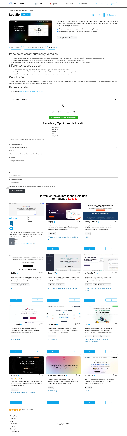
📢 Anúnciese (68, 4)
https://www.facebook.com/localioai (31, 91)
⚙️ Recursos (83, 4)
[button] (52, 48)
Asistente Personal (55, 237)
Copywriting (23, 10)
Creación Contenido (69, 237)
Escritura (87, 290)
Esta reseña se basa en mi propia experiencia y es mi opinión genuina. (32, 186)
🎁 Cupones (53, 4)
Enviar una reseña (17, 191)
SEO (49, 239)
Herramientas (13, 10)
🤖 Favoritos (39, 4)
